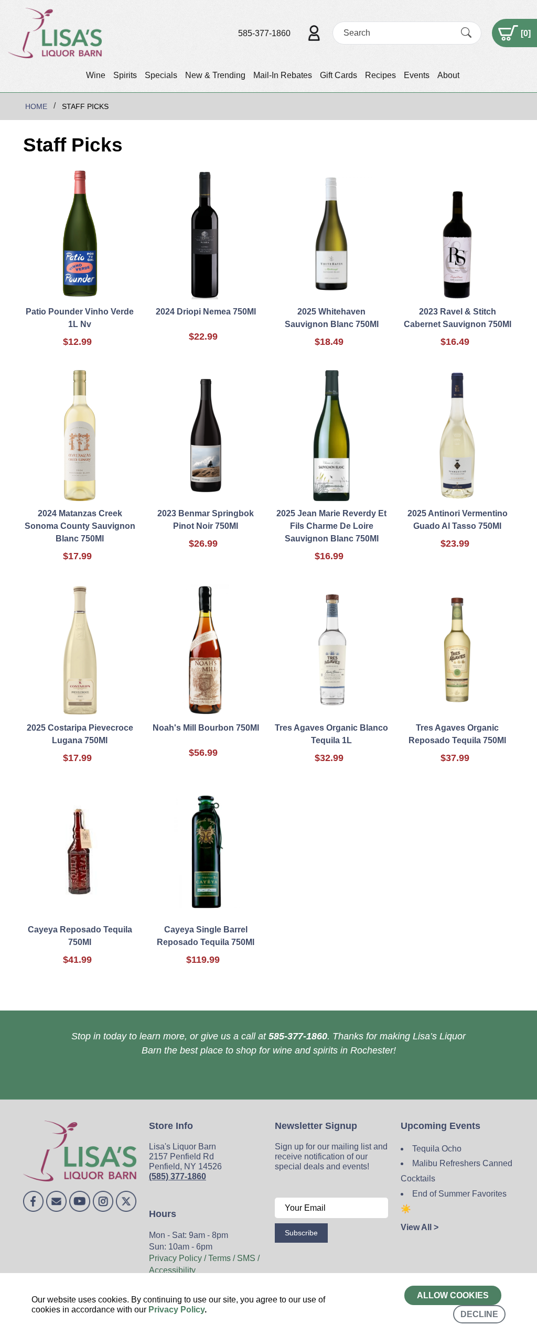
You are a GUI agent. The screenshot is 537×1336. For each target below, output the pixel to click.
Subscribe (301, 1233)
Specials (161, 75)
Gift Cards (338, 75)
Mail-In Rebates (282, 75)
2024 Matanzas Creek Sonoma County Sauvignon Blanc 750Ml (80, 526)
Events (416, 75)
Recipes (380, 75)
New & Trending (215, 75)
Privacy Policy (176, 1309)
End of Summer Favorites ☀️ (454, 1201)
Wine (95, 75)
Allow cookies (453, 1295)
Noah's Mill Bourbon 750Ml (206, 727)
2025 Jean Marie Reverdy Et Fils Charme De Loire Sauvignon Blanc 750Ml (331, 526)
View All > (419, 1227)
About (448, 75)
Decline (479, 1314)
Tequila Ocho (436, 1148)
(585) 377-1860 (177, 1176)
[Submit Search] (466, 33)
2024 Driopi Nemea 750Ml (206, 311)
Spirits (125, 75)
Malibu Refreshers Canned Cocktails (456, 1171)
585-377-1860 (264, 33)
